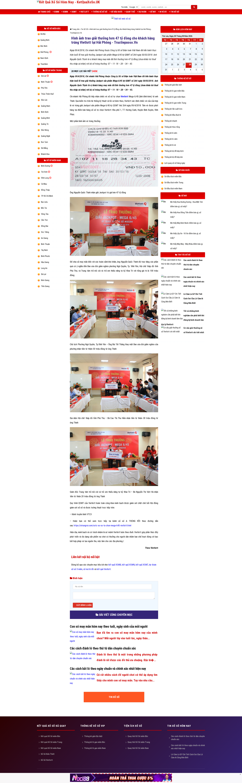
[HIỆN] (94, 71)
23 (202, 59)
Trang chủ (45, 12)
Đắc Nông (45, 130)
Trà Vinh (44, 172)
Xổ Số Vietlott (47, 760)
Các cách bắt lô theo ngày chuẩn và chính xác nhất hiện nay (188, 747)
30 (184, 44)
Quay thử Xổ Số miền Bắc (138, 736)
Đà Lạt (43, 274)
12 (178, 54)
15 (196, 54)
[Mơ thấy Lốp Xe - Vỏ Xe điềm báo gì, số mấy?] (165, 233)
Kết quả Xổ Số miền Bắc (50, 736)
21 (190, 59)
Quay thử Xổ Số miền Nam (138, 748)
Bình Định (44, 112)
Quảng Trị (44, 124)
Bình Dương (45, 166)
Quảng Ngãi (45, 136)
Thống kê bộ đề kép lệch (174, 151)
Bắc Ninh (43, 46)
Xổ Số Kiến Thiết (47, 754)
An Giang (44, 238)
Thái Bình (44, 64)
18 (172, 59)
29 (178, 44)
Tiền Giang (45, 286)
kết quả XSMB (114, 564)
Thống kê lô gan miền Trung (175, 103)
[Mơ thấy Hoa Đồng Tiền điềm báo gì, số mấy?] (165, 212)
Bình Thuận (45, 244)
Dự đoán (142, 12)
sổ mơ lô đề (88, 569)
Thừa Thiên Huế (47, 94)
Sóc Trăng (45, 232)
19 (178, 59)
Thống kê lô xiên (170, 133)
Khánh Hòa (45, 154)
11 (172, 54)
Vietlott (84, 12)
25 (172, 64)
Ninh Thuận (45, 82)
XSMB (56, 12)
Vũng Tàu (44, 214)
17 (166, 59)
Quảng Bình (45, 118)
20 (184, 59)
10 (166, 54)
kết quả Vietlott (104, 569)
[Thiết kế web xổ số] (121, 18)
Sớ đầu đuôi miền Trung (173, 182)
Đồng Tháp (45, 190)
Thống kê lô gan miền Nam (174, 97)
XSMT (74, 12)
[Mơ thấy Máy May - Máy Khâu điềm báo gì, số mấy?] (165, 244)
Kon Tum (44, 142)
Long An (44, 268)
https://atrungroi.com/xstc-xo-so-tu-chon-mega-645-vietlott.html (102, 525)
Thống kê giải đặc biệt (173, 85)
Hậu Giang (45, 262)
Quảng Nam (45, 106)
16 (202, 54)
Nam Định (44, 58)
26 (178, 64)
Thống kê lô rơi (170, 145)
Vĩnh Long (45, 178)
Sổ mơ (153, 12)
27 (166, 44)
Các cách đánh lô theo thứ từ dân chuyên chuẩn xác (188, 737)
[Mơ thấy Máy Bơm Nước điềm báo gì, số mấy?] (165, 223)
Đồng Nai (44, 226)
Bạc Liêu (44, 202)
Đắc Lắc (44, 100)
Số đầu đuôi (116, 12)
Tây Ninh (44, 250)
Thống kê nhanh (170, 121)
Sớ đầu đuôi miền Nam (173, 188)
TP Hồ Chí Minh (47, 196)
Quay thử (130, 12)
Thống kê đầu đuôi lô (172, 115)
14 (190, 54)
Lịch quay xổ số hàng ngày (174, 163)
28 (172, 44)
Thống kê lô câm (170, 139)
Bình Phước (45, 256)
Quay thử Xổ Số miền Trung (139, 742)
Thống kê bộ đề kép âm (173, 157)
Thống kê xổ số (99, 12)
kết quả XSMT (142, 564)
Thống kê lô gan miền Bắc (174, 91)
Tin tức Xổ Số (183, 255)
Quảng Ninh (44, 40)
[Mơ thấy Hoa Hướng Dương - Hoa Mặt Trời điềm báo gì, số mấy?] (165, 202)
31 (190, 44)
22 (196, 59)
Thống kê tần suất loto (173, 109)
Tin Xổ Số (174, 12)
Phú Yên (44, 88)
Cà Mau (44, 184)
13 (184, 54)
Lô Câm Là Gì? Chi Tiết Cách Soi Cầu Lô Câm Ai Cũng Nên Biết (187, 756)
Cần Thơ (44, 220)
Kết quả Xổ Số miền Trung (51, 742)
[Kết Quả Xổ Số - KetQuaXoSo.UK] (68, 2)
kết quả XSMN (128, 564)
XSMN (65, 12)
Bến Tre (44, 208)
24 (166, 64)
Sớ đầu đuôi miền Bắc (173, 176)
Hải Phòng (44, 52)
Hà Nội (43, 34)
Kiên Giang (45, 280)
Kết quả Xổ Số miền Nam (51, 748)
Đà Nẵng (44, 148)
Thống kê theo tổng (172, 127)
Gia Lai (43, 76)
